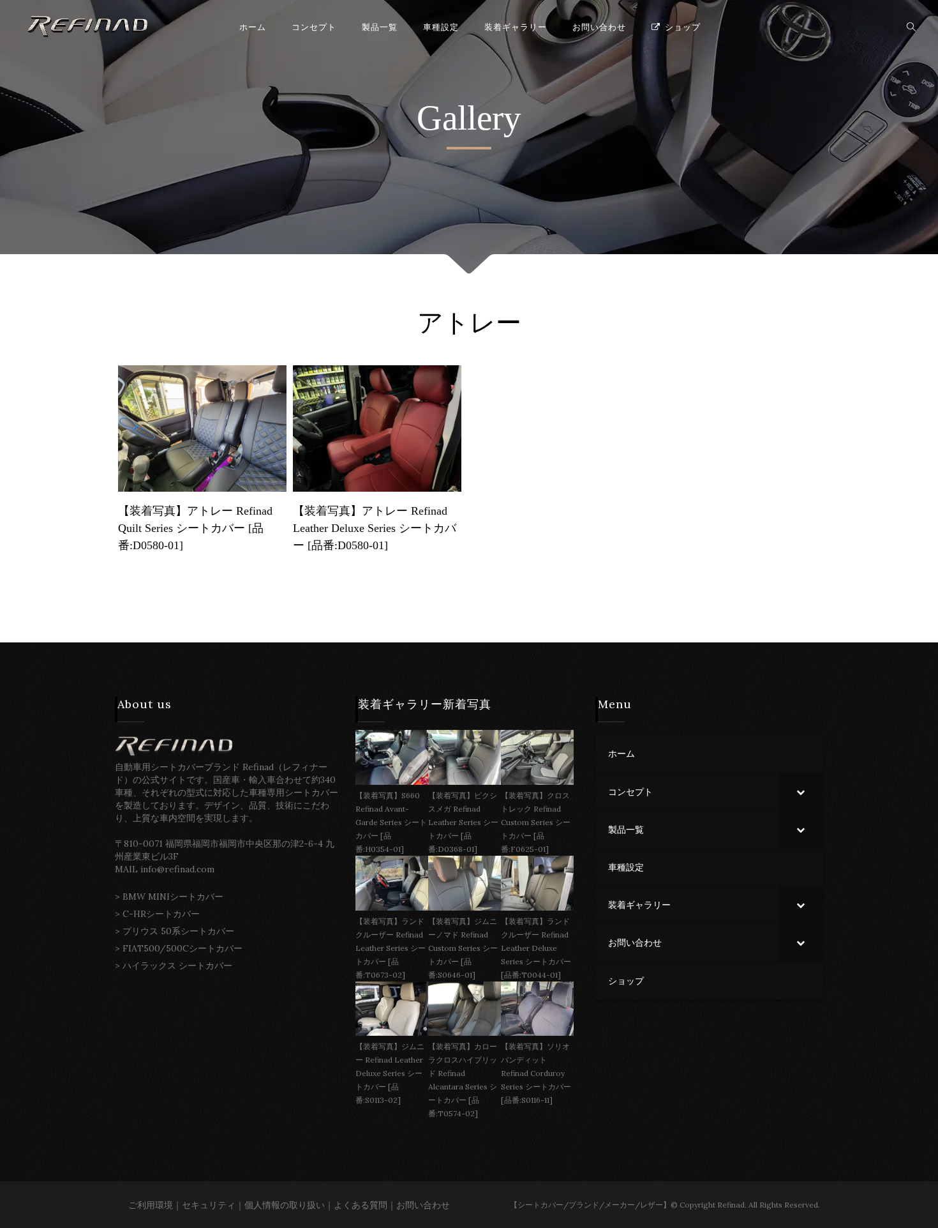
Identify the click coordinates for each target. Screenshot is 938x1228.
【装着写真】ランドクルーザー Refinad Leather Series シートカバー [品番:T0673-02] (390, 948)
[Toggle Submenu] (800, 791)
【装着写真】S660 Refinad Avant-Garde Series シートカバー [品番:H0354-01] (391, 822)
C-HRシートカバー (161, 914)
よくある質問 (360, 1205)
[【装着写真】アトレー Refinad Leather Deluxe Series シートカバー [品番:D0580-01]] (377, 427)
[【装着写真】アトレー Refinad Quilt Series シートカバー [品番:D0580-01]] (202, 427)
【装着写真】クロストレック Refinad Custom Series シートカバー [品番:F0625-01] (535, 822)
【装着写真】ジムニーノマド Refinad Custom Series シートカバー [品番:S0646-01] (463, 948)
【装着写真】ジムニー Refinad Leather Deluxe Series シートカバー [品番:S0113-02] (389, 1073)
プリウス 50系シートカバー (178, 931)
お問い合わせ (423, 1205)
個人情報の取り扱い (284, 1205)
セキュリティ (208, 1205)
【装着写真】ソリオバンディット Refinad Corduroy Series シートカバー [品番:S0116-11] (536, 1073)
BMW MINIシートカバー (173, 896)
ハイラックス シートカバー (177, 965)
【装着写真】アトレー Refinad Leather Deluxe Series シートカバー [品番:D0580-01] (374, 528)
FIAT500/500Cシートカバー (182, 948)
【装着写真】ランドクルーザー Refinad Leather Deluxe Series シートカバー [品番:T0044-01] (536, 948)
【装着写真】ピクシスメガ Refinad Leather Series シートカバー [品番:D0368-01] (463, 822)
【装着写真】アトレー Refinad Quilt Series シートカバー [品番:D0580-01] (195, 528)
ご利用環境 (150, 1205)
